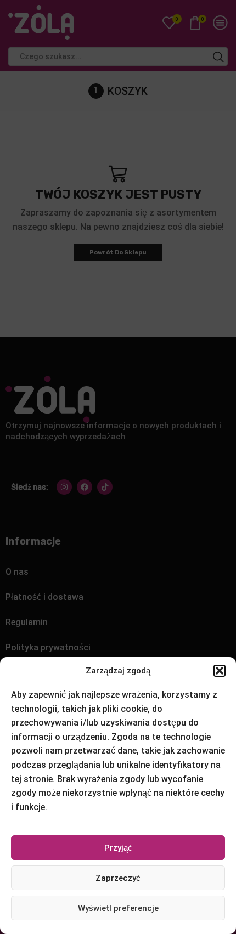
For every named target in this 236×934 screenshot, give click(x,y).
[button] (219, 670)
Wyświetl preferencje (118, 908)
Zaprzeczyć (118, 878)
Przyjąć (118, 848)
